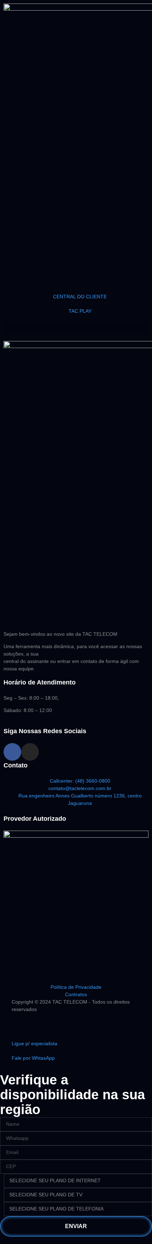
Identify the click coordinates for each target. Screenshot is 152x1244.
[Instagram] (30, 752)
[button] (76, 328)
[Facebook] (12, 752)
